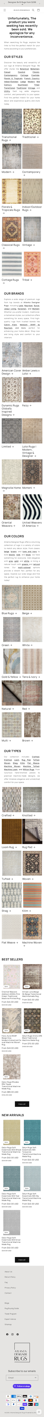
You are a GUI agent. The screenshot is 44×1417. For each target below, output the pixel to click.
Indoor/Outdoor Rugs (32, 208)
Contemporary (31, 172)
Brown (26, 740)
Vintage (27, 244)
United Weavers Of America (32, 524)
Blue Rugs (8, 613)
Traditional (29, 136)
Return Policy (10, 1277)
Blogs (7, 1303)
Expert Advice (10, 1319)
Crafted (6, 815)
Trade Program (11, 1314)
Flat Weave (8, 942)
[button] (4, 10)
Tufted (6, 878)
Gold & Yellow (10, 676)
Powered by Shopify (32, 1412)
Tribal (25, 279)
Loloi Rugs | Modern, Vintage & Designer (29, 451)
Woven (26, 878)
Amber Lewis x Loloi (31, 372)
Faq (6, 1282)
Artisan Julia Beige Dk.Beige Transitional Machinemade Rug (31, 994)
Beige (25, 613)
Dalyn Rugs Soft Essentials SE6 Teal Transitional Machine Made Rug (11, 1197)
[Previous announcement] (4, 3)
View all (22, 1104)
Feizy (25, 405)
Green (5, 645)
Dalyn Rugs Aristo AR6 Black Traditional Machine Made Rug (32, 1038)
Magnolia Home (11, 487)
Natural (6, 708)
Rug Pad (27, 847)
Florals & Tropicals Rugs (11, 208)
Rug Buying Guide (12, 1308)
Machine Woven (32, 942)
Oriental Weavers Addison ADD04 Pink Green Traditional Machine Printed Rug (11, 995)
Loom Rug (8, 847)
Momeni (27, 487)
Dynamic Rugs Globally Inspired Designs (10, 410)
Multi (5, 740)
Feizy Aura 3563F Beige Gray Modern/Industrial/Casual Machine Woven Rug (11, 1040)
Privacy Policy (10, 1288)
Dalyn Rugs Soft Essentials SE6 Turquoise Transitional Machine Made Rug (31, 1152)
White (26, 645)
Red (24, 708)
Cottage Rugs (10, 279)
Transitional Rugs (9, 138)
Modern (6, 171)
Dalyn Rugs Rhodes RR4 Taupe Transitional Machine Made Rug (11, 1085)
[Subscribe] (35, 1378)
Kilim (25, 910)
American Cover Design (11, 372)
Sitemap (8, 1324)
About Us (8, 1271)
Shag (5, 910)
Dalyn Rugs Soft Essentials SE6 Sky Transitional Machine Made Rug (31, 1197)
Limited (6, 446)
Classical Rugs (11, 245)
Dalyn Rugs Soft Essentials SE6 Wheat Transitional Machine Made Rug (11, 1151)
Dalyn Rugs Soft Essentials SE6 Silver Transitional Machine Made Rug (11, 1241)
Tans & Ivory (29, 676)
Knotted (27, 815)
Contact (8, 1293)
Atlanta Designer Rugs (17, 1412)
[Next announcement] (39, 3)
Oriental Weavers (7, 524)
